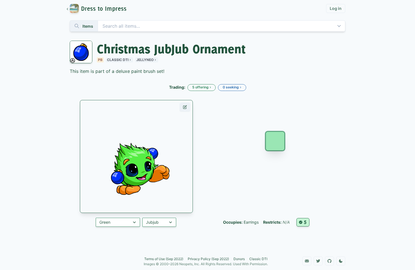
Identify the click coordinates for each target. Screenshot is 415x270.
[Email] (306, 260)
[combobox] (207, 26)
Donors (239, 259)
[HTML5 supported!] (302, 222)
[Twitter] (318, 260)
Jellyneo (145, 60)
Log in (336, 8)
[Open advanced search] (339, 26)
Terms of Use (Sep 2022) (163, 259)
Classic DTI (117, 60)
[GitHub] (329, 260)
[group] (99, 8)
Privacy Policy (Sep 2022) (208, 259)
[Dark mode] (340, 260)
